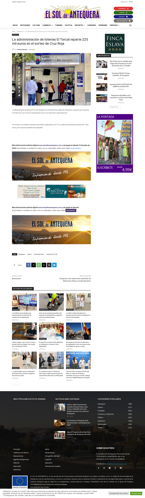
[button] (130, 25)
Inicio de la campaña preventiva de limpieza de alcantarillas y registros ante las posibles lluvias (50, 315)
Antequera (20, 31)
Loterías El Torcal (51, 254)
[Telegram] (54, 265)
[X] (33, 265)
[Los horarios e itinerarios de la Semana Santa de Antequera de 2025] (59, 423)
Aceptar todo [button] (136, 493)
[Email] (44, 265)
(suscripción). (75, 148)
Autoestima (16, 279)
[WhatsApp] (38, 265)
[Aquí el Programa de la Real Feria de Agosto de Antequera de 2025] (59, 435)
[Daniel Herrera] (13, 49)
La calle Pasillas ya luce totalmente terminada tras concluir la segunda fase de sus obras (23, 373)
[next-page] (17, 384)
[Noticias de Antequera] (72, 12)
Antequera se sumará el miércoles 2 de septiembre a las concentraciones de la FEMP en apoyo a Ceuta (78, 344)
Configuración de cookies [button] (119, 493)
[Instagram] (104, 468)
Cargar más (114, 107)
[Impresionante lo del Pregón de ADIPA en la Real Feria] (101, 87)
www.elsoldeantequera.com (50, 145)
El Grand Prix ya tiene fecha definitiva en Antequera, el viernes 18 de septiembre (51, 344)
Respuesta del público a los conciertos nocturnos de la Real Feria (121, 98)
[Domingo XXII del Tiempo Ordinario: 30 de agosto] (101, 76)
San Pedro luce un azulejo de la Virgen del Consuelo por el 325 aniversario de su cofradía (121, 63)
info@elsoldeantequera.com (116, 464)
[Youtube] (121, 468)
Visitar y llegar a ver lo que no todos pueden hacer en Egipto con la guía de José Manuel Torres (23, 344)
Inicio (13, 31)
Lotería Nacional (39, 254)
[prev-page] (13, 384)
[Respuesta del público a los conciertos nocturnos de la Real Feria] (101, 98)
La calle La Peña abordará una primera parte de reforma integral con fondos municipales (78, 315)
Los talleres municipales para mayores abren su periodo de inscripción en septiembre (21, 315)
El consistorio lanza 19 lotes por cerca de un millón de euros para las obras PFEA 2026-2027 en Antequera (51, 373)
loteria (29, 254)
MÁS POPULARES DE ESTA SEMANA (29, 399)
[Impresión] (49, 265)
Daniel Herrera (22, 49)
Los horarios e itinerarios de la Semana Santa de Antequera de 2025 (78, 423)
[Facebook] (28, 265)
